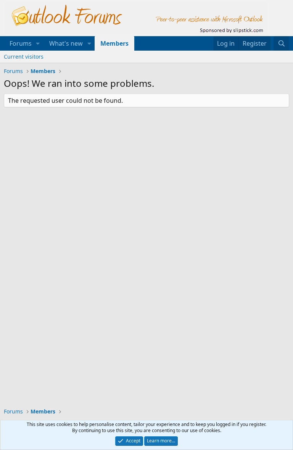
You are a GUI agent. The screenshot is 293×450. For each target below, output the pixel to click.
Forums (21, 43)
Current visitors (23, 56)
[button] (37, 43)
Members (114, 43)
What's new (66, 43)
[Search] (281, 43)
